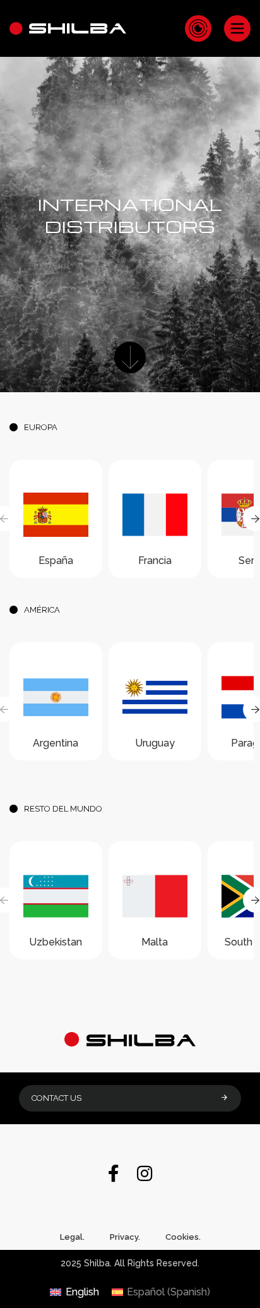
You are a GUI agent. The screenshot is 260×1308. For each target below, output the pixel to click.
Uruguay (155, 743)
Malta (154, 942)
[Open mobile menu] (237, 28)
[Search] (198, 28)
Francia (155, 561)
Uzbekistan (55, 942)
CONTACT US (56, 1098)
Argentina (55, 743)
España (55, 561)
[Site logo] (67, 27)
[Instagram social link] (145, 1174)
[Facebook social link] (113, 1174)
